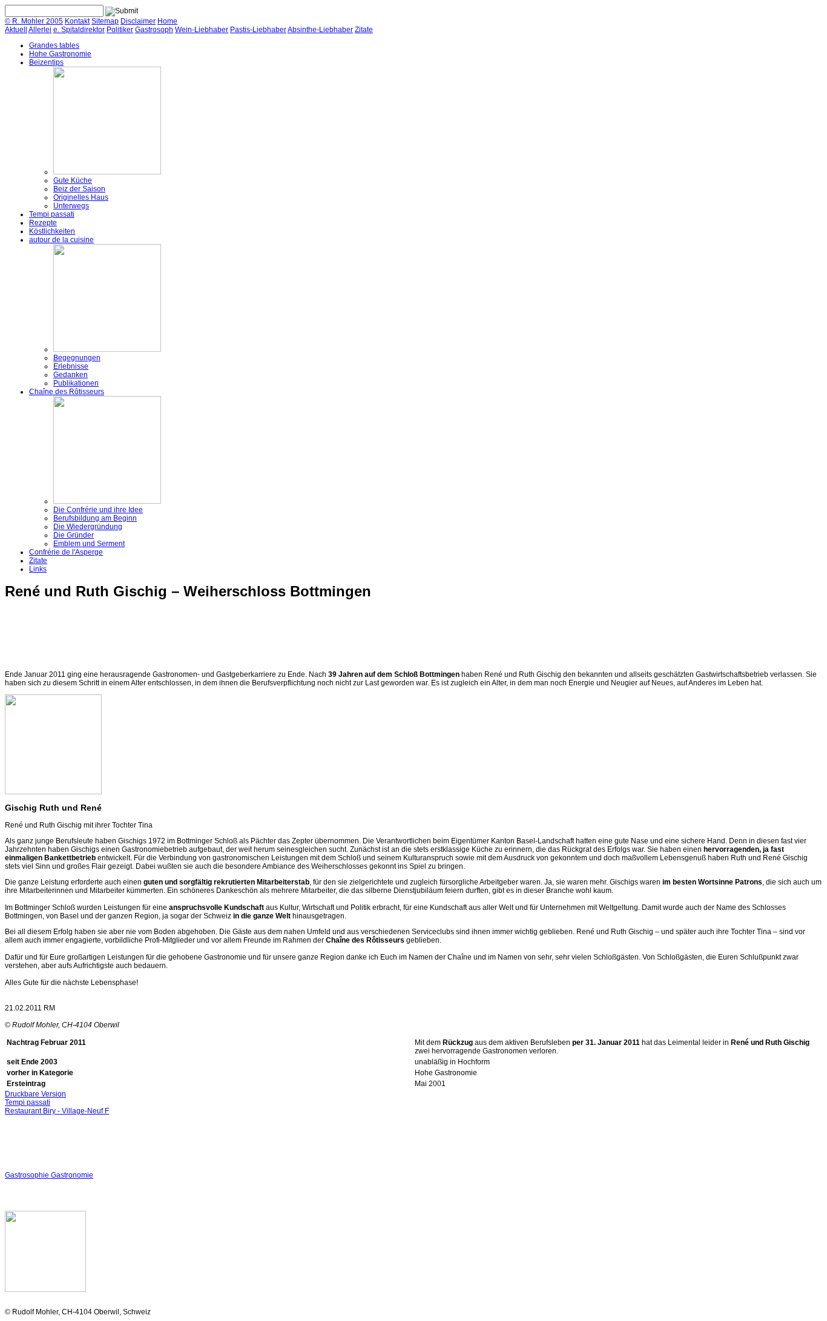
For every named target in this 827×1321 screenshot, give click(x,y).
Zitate (364, 29)
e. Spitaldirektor (79, 29)
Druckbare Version (35, 1094)
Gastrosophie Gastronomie (49, 1175)
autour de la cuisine (61, 240)
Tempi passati (51, 214)
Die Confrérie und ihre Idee (98, 510)
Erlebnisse (70, 366)
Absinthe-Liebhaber (320, 29)
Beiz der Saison (79, 189)
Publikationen (76, 383)
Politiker (120, 29)
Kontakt (77, 21)
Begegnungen (76, 358)
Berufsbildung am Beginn (95, 518)
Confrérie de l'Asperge (66, 552)
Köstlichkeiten (52, 231)
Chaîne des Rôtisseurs (66, 391)
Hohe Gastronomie (60, 54)
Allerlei (39, 29)
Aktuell (16, 29)
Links (38, 569)
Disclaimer (138, 21)
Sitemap (105, 21)
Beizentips (46, 62)
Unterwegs (71, 206)
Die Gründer (73, 535)
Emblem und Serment (89, 543)
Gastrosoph (154, 29)
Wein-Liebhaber (201, 29)
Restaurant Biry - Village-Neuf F (57, 1111)
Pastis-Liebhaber (258, 29)
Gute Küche (72, 180)
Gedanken (70, 375)
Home (167, 21)
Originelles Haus (80, 197)
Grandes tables (54, 45)
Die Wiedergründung (87, 526)
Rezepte (43, 223)
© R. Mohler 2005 (34, 21)
